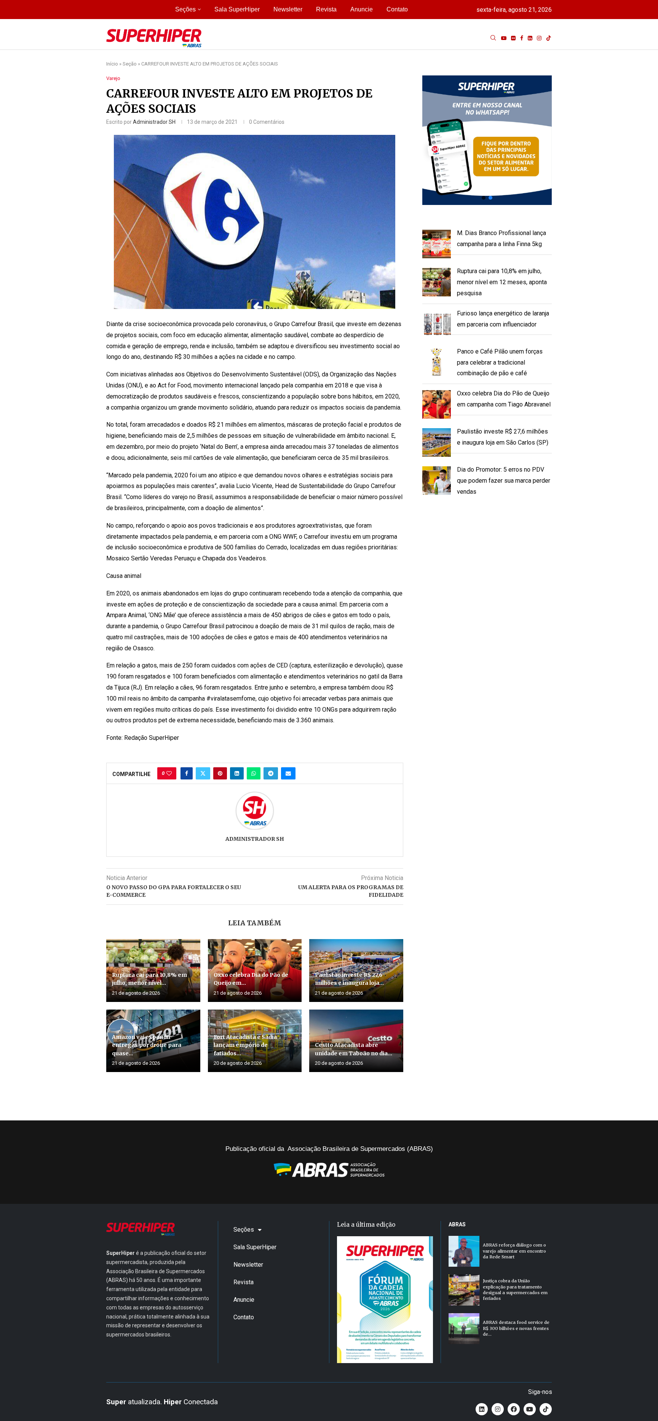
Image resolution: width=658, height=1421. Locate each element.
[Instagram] (539, 38)
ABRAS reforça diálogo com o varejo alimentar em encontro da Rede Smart (514, 1250)
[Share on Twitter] (203, 773)
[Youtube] (504, 38)
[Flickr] (513, 38)
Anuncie (361, 9)
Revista (326, 9)
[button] (487, 140)
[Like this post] (169, 773)
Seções (185, 9)
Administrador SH (154, 122)
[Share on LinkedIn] (237, 773)
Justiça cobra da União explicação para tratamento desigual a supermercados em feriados (515, 1289)
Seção (130, 64)
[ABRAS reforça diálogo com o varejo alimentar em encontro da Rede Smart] (464, 1251)
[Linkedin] (530, 38)
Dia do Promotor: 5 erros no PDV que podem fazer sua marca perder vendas (503, 480)
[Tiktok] (549, 38)
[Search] (493, 38)
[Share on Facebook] (186, 773)
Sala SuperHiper (237, 9)
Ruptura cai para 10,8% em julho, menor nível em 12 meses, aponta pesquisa (502, 282)
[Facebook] (522, 38)
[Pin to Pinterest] (220, 773)
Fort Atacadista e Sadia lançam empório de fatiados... (245, 1045)
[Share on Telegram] (271, 773)
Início (112, 64)
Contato (397, 9)
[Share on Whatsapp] (253, 773)
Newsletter (287, 9)
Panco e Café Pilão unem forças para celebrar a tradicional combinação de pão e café (500, 362)
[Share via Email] (288, 773)
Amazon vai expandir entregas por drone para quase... (146, 1045)
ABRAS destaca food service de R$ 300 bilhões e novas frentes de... (516, 1328)
